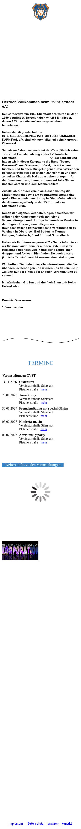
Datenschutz (35, 823)
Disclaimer (53, 823)
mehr (43, 389)
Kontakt (67, 823)
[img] (40, 10)
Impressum (16, 823)
